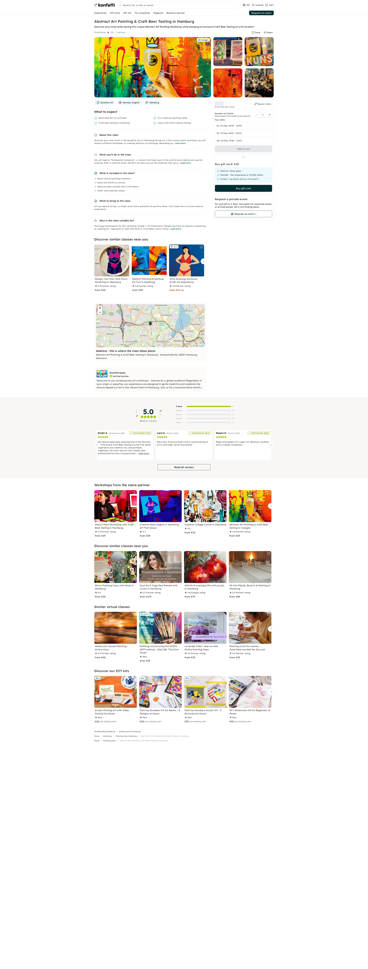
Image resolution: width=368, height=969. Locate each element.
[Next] (202, 261)
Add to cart (243, 148)
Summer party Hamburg (129, 731)
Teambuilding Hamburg (104, 731)
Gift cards (115, 13)
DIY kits (127, 13)
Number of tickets (224, 113)
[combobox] (178, 5)
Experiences (100, 13)
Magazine (158, 13)
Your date (220, 120)
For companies (142, 13)
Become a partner (175, 13)
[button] (150, 324)
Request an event (261, 12)
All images (203, 40)
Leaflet (201, 346)
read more (180, 143)
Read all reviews (184, 467)
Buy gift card (243, 188)
